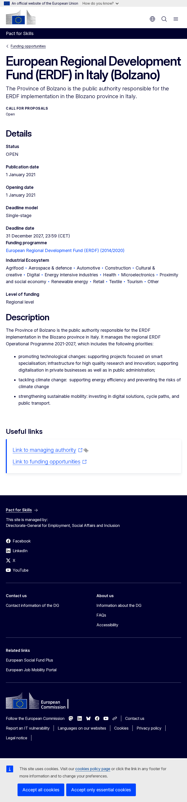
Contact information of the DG (32, 605)
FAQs (101, 615)
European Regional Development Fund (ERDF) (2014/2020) (65, 250)
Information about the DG (118, 605)
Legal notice (16, 737)
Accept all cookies (40, 789)
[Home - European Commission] (21, 17)
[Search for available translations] (86, 450)
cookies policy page (92, 768)
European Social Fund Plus (29, 660)
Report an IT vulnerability (28, 728)
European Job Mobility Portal (31, 669)
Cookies (121, 728)
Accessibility (107, 624)
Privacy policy (149, 728)
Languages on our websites (82, 728)
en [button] (152, 19)
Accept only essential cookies (101, 789)
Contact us (134, 718)
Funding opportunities (28, 46)
